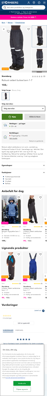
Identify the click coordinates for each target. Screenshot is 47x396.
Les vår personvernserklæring (15, 377)
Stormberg (6, 76)
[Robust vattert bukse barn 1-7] (6, 96)
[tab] (24, 323)
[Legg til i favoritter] (29, 29)
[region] (22, 370)
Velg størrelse (9, 108)
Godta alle (22, 383)
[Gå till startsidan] (10, 2)
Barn (3, 23)
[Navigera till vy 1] (39, 36)
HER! (32, 17)
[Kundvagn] (39, 2)
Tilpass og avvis (22, 389)
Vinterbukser (20, 23)
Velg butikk (13, 138)
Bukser (10, 23)
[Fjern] (42, 7)
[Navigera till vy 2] (39, 59)
